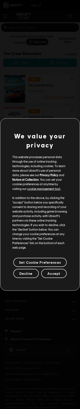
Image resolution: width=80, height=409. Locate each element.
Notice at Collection (25, 179)
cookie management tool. (44, 188)
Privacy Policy (49, 175)
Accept (54, 273)
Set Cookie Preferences (40, 262)
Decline (26, 273)
